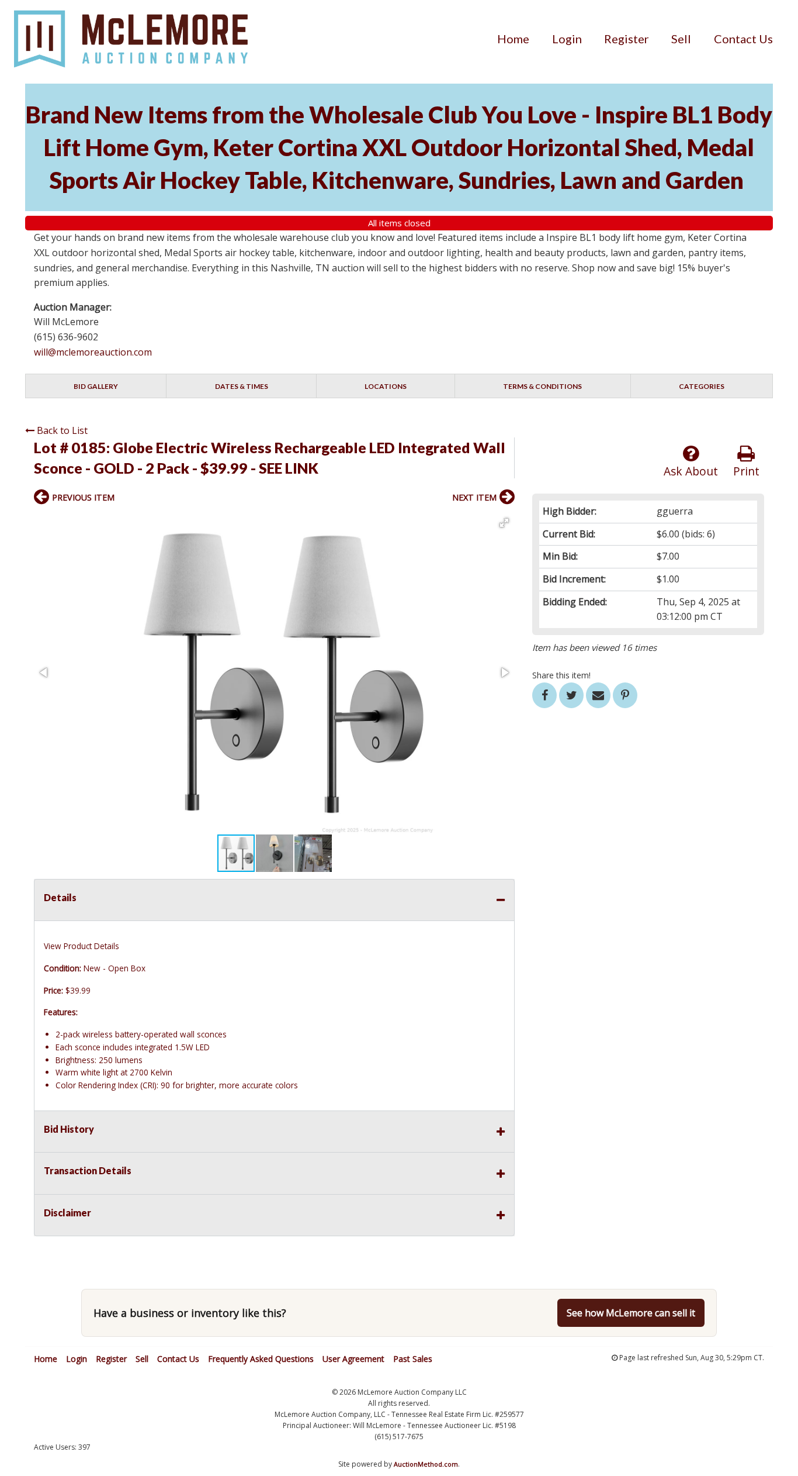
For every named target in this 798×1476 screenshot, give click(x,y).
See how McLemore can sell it (631, 1312)
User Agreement (353, 1358)
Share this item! (561, 675)
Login (567, 39)
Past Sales (412, 1358)
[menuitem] (513, 38)
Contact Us (743, 39)
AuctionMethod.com (426, 1464)
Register (626, 39)
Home (513, 39)
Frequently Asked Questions (261, 1358)
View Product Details (81, 945)
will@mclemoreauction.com (93, 352)
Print (746, 471)
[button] (504, 522)
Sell (681, 39)
